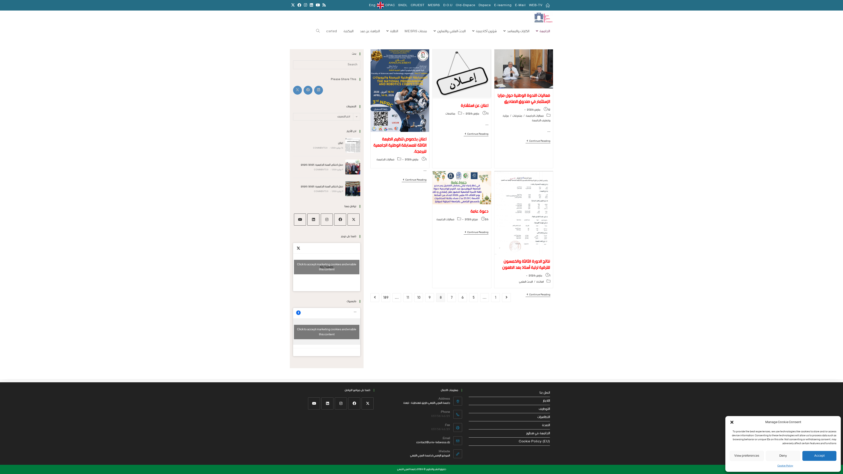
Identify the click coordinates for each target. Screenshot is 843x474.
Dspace (485, 5)
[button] (732, 422)
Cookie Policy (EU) (534, 441)
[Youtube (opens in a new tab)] (317, 5)
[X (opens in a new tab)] (293, 5)
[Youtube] (300, 220)
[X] (354, 220)
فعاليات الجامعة (535, 116)
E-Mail (520, 5)
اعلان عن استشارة (474, 106)
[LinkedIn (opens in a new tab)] (311, 5)
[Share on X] (297, 90)
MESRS (434, 5)
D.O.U (447, 5)
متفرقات (517, 116)
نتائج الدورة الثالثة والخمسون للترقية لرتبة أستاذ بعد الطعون (526, 264)
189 (386, 297)
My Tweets (326, 267)
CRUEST (418, 5)
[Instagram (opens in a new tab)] (305, 5)
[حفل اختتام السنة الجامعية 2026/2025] (352, 167)
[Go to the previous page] (506, 297)
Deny (783, 456)
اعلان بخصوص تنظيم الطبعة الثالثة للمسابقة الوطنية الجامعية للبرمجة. (400, 145)
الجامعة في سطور (538, 433)
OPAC (390, 5)
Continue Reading (538, 141)
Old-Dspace (465, 5)
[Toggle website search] (318, 31)
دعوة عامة (479, 211)
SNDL (402, 5)
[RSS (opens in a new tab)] (323, 5)
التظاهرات (543, 417)
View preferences (746, 456)
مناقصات (450, 113)
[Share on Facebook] (308, 90)
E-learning (503, 5)
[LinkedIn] (313, 220)
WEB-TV (535, 5)
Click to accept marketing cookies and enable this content (326, 267)
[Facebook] (340, 220)
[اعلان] (352, 145)
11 (407, 297)
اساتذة (540, 281)
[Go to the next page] (374, 297)
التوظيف (544, 409)
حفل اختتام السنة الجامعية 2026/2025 (322, 165)
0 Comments (320, 148)
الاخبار (546, 401)
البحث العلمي (526, 281)
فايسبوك (351, 301)
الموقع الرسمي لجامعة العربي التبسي (430, 455)
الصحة (546, 425)
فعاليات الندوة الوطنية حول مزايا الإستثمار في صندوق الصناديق (524, 98)
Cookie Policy (785, 466)
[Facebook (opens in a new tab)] (299, 5)
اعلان (340, 143)
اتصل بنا (545, 393)
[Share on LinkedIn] (318, 90)
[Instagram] (327, 220)
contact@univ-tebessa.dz (433, 442)
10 (418, 297)
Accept (819, 456)
